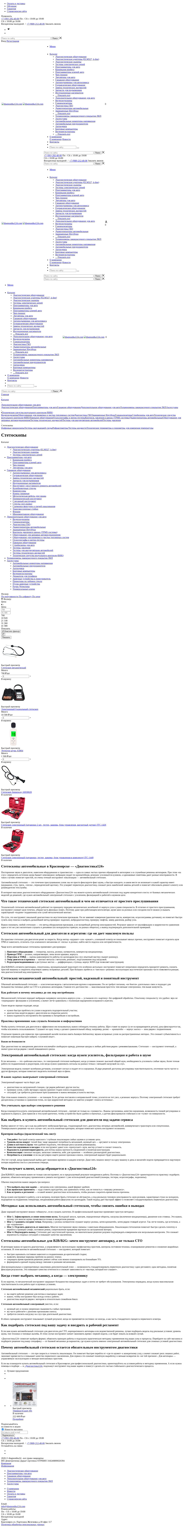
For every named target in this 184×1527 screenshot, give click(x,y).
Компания (6, 1463)
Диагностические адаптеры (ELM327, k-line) (77, 59)
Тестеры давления (112, 420)
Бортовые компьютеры (66, 129)
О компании (56, 139)
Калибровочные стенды (24, 488)
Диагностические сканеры (68, 62)
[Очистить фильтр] (3, 634)
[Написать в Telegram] (8, 29)
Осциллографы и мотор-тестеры (69, 417)
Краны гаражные (21, 493)
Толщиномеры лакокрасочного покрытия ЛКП (78, 116)
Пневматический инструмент (27, 498)
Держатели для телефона (25, 576)
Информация (7, 1466)
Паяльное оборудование (41, 417)
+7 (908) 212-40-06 (36, 24)
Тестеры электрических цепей (70, 64)
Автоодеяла (61, 126)
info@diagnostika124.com (13, 1506)
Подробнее (18, 1419)
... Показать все (62, 95)
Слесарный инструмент (24, 501)
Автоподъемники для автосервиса (72, 82)
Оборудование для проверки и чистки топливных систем (46, 415)
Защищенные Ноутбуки (66, 111)
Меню (53, 46)
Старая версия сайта (17, 1499)
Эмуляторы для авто (65, 77)
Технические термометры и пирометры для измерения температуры (120, 428)
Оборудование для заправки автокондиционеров (37, 535)
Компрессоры (19, 491)
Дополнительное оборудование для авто (75, 98)
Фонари (16, 511)
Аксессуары (61, 118)
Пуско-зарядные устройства (26, 584)
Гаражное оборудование (67, 80)
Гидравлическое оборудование (70, 85)
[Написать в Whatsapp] (8, 33)
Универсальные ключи (24, 589)
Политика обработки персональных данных (22, 1524)
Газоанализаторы (63, 103)
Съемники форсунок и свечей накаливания (34, 506)
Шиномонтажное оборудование (28, 514)
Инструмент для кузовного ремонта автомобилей (37, 486)
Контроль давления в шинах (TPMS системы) (107, 417)
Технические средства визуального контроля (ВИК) (38, 555)
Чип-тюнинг (61, 74)
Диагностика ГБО (64, 105)
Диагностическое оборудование (71, 56)
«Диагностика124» (33, 1366)
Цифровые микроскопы (12, 428)
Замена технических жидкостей (70, 87)
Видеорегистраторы (65, 131)
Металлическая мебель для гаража (29, 496)
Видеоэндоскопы (63, 100)
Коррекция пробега (64, 69)
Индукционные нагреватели (69, 93)
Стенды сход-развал (22, 504)
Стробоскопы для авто (143, 415)
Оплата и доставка (16, 1494)
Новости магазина (13, 1429)
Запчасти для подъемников (68, 90)
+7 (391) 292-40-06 (10, 19)
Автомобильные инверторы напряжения (75, 121)
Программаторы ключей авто (69, 72)
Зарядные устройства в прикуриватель (32, 579)
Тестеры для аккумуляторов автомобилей (83, 420)
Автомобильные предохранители (71, 124)
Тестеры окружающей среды (38, 428)
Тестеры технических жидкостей (46, 420)
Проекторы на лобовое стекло (27, 581)
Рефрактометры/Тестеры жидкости (69, 428)
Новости (66, 139)
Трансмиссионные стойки (25, 509)
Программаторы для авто (67, 67)
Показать (6, 637)
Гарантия (11, 1496)
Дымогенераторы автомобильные (71, 108)
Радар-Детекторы (21, 586)
